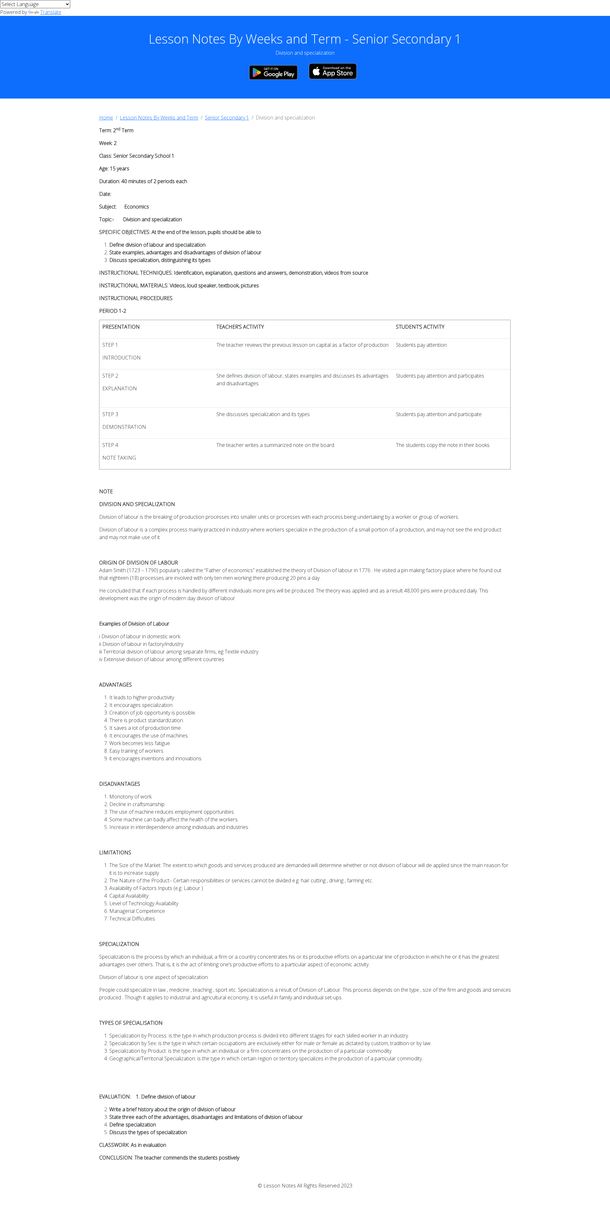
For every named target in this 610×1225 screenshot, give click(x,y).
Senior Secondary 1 (227, 117)
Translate (50, 12)
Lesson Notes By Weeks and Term (159, 117)
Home (106, 117)
